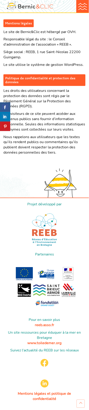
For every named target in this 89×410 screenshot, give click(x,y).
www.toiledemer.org (44, 343)
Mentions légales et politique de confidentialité (44, 396)
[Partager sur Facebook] (5, 107)
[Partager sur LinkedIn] (5, 116)
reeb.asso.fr (44, 324)
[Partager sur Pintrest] (5, 126)
